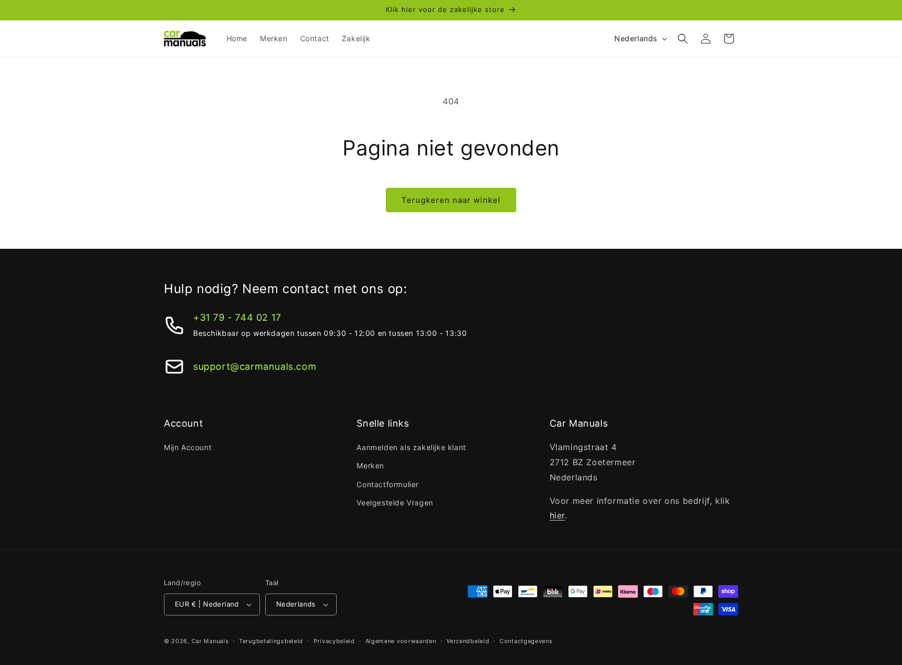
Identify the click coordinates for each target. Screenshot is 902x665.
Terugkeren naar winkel (451, 200)
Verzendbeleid (467, 641)
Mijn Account (187, 447)
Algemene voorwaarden (400, 641)
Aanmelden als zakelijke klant (411, 447)
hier (557, 515)
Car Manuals (210, 641)
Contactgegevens (526, 641)
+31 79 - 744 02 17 (237, 317)
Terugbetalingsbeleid (271, 641)
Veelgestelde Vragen (395, 502)
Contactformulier (388, 484)
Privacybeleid (334, 641)
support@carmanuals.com (254, 366)
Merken (370, 465)
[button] (682, 38)
